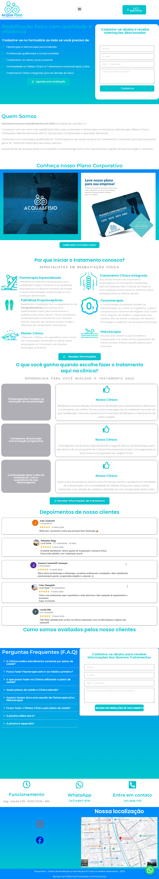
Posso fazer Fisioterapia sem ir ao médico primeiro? (39, 671)
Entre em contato (132, 797)
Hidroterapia (110, 332)
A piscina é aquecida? (20, 723)
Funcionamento (26, 794)
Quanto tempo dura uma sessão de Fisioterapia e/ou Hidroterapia (40, 699)
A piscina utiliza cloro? (20, 716)
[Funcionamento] (26, 784)
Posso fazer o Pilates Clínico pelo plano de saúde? (38, 708)
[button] (79, 8)
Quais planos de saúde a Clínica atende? (32, 690)
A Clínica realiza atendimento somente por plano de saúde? (39, 663)
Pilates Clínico (32, 333)
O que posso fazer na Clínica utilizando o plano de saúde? (38, 681)
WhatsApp (79, 797)
